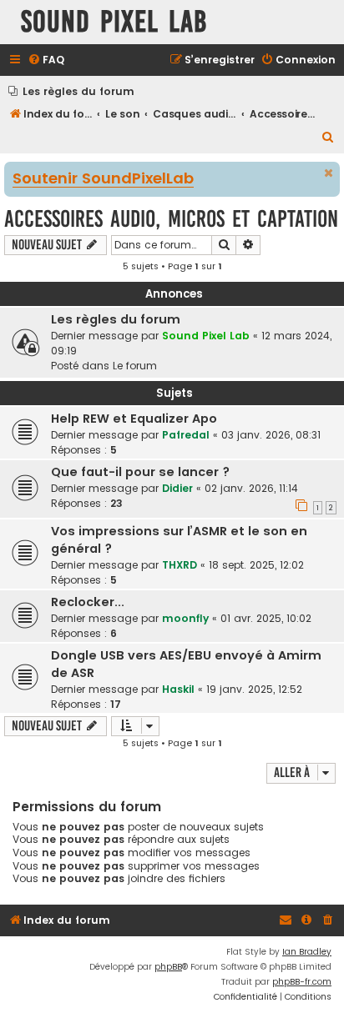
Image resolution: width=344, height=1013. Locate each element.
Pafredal (186, 435)
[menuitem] (46, 60)
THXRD (179, 565)
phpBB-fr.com (301, 981)
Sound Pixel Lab (206, 335)
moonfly (185, 618)
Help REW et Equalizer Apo (134, 418)
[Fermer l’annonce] (328, 173)
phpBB (168, 966)
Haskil (178, 689)
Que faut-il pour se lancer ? (140, 472)
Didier (177, 488)
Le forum (135, 366)
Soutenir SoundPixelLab (103, 179)
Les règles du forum (115, 319)
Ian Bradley (306, 951)
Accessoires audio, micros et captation (171, 219)
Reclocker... (87, 602)
